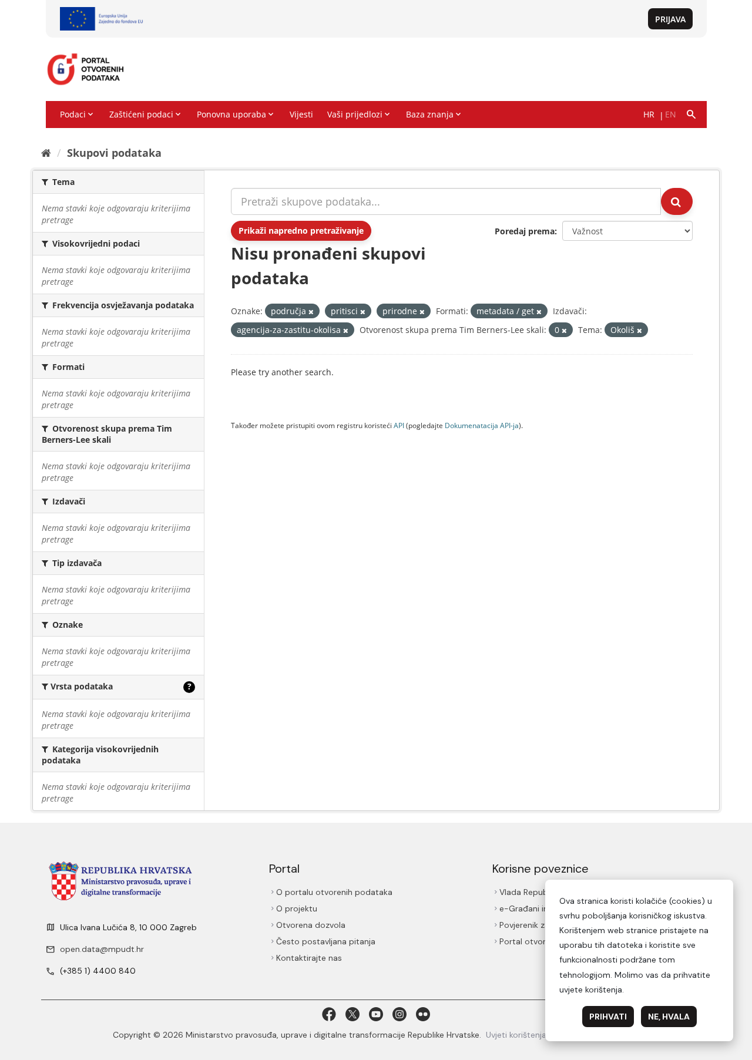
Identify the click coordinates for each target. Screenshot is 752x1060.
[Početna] (46, 153)
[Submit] (677, 201)
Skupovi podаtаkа (114, 153)
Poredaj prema (525, 231)
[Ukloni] (311, 311)
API (399, 425)
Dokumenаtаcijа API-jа (482, 425)
